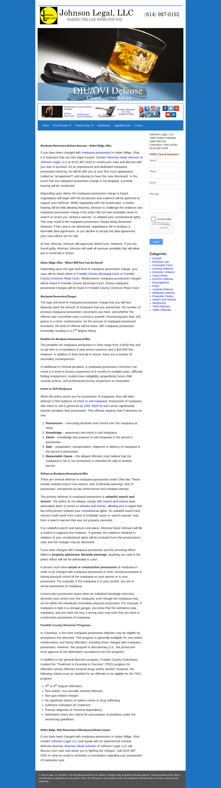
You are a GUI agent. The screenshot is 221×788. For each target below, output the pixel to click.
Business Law (160, 261)
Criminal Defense (84, 107)
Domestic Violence (163, 272)
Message (154, 193)
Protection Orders (162, 296)
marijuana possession (96, 152)
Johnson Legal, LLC (54, 162)
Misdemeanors (83, 114)
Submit (156, 241)
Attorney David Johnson (123, 157)
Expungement (160, 282)
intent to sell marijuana (92, 401)
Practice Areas (82, 125)
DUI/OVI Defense (162, 279)
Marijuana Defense (163, 292)
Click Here (125, 112)
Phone (153, 171)
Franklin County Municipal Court (98, 273)
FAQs (155, 285)
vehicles (84, 506)
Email (153, 182)
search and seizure (116, 501)
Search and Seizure (164, 299)
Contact (139, 125)
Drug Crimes (69, 116)
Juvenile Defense (162, 289)
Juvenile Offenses (85, 116)
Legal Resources (122, 125)
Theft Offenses (161, 306)
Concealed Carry (162, 265)
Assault (156, 258)
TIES (109, 664)
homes (101, 506)
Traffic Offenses (161, 309)
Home (45, 125)
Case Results (103, 125)
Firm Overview (60, 125)
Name (153, 160)
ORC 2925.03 (93, 406)
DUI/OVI (67, 113)
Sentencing (159, 303)
